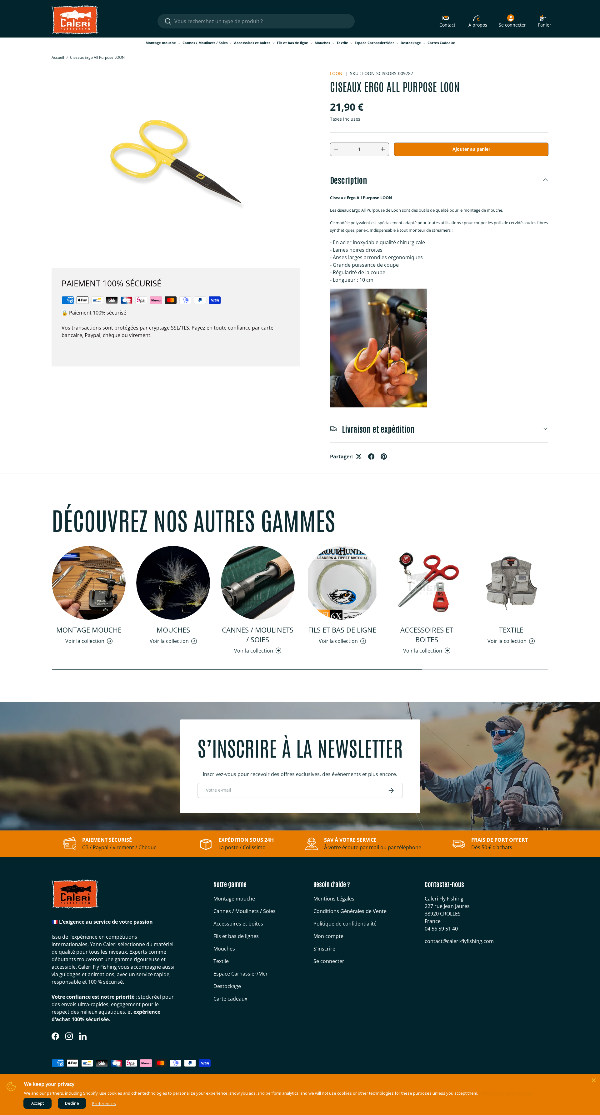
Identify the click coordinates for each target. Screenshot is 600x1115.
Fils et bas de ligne (292, 42)
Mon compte (328, 936)
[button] (545, 21)
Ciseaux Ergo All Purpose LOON (97, 57)
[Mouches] (173, 583)
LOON (336, 73)
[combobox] (256, 21)
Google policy (519, 1093)
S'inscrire (324, 948)
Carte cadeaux (230, 998)
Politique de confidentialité (345, 923)
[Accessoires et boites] (426, 583)
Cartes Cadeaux (441, 42)
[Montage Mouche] (89, 583)
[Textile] (511, 583)
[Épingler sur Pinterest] (384, 456)
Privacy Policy (491, 1093)
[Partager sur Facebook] (371, 456)
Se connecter (328, 961)
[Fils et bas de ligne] (342, 583)
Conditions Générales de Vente (350, 911)
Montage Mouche (89, 629)
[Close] (594, 1080)
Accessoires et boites (252, 42)
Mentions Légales (333, 898)
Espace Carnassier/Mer (374, 42)
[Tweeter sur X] (358, 456)
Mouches (322, 42)
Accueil (58, 57)
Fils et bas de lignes (236, 936)
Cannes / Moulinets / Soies (205, 42)
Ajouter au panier (471, 149)
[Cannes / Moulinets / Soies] (258, 583)
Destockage (411, 42)
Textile (342, 42)
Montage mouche (161, 42)
